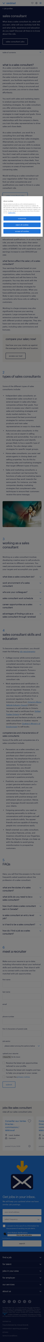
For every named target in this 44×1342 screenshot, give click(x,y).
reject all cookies (22, 225)
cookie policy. (12, 212)
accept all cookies (22, 231)
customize (22, 218)
